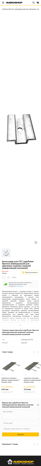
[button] (35, 352)
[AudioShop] (14, 2)
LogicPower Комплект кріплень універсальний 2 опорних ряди (10, 380)
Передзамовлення (31, 272)
